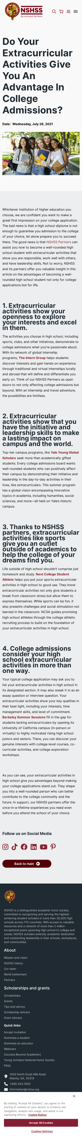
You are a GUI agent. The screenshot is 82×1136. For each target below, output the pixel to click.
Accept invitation (15, 1032)
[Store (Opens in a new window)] (61, 11)
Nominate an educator (18, 1043)
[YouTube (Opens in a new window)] (43, 847)
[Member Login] (68, 11)
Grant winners (13, 1017)
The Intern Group (32, 358)
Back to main (24, 864)
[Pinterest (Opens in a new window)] (53, 847)
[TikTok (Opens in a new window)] (15, 847)
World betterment (15, 974)
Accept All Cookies (41, 1122)
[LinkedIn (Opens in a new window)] (34, 847)
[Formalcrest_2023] (10, 896)
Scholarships (12, 995)
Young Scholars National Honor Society (29, 1060)
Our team (10, 968)
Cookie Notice (37, 1114)
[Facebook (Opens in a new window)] (24, 847)
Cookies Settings (42, 1131)
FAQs (7, 1065)
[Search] (54, 11)
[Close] (74, 1096)
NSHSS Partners (59, 242)
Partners (9, 980)
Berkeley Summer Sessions (23, 717)
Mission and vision (15, 957)
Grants (8, 1001)
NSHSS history (13, 963)
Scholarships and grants (27, 988)
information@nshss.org (24, 1089)
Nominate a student (17, 1037)
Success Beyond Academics (22, 1054)
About (10, 950)
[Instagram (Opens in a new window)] (5, 847)
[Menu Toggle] (75, 11)
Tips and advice (14, 1006)
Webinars (10, 1049)
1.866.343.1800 (20, 1083)
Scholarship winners (17, 1012)
